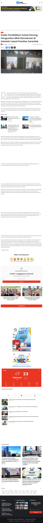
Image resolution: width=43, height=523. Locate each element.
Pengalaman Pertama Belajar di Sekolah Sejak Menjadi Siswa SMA (22, 399)
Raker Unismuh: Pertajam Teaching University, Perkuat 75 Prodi (14, 118)
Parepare (8, 492)
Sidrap (20, 492)
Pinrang (12, 492)
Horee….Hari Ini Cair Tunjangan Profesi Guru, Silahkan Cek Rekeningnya (23, 406)
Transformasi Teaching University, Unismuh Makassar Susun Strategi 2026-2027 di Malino (10, 460)
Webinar (34, 492)
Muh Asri (4, 44)
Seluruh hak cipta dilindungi (31, 519)
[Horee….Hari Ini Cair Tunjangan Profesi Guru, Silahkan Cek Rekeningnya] (5, 408)
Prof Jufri (16, 492)
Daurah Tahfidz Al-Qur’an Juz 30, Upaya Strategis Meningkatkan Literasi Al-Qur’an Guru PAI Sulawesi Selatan (31, 482)
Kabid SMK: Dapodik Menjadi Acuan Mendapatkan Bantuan (10, 480)
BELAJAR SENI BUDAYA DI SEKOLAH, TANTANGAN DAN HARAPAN (21, 421)
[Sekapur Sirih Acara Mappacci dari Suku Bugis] (5, 413)
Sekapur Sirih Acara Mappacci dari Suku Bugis (18, 411)
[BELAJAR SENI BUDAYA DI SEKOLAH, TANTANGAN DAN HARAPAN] (5, 423)
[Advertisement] (21, 20)
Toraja (28, 492)
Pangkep (3, 492)
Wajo (31, 492)
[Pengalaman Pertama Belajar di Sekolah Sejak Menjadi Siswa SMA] (5, 402)
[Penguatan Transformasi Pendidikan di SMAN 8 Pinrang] (26, 506)
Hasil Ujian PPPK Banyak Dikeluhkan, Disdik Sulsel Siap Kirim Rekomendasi (24, 416)
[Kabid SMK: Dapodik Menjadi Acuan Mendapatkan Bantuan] (25, 126)
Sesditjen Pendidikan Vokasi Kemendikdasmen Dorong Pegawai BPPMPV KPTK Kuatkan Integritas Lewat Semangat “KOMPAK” (13, 128)
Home (3, 30)
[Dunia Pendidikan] (21, 2)
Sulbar (24, 492)
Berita (5, 30)
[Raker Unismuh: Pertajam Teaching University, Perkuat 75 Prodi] (4, 118)
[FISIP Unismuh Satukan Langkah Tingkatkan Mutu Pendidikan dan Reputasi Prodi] (21, 508)
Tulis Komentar (21, 305)
